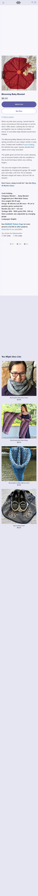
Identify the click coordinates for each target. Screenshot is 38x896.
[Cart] (36, 2)
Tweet (19, 244)
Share (12, 244)
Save (27, 244)
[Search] (32, 2)
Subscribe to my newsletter (12, 229)
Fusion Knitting (28, 145)
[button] (3, 75)
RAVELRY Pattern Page (14, 224)
